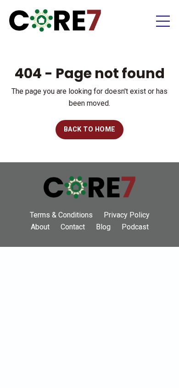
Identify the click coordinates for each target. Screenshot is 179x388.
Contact (73, 227)
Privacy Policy (127, 215)
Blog (103, 227)
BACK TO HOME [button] (89, 129)
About (40, 227)
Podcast (135, 227)
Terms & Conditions (61, 215)
